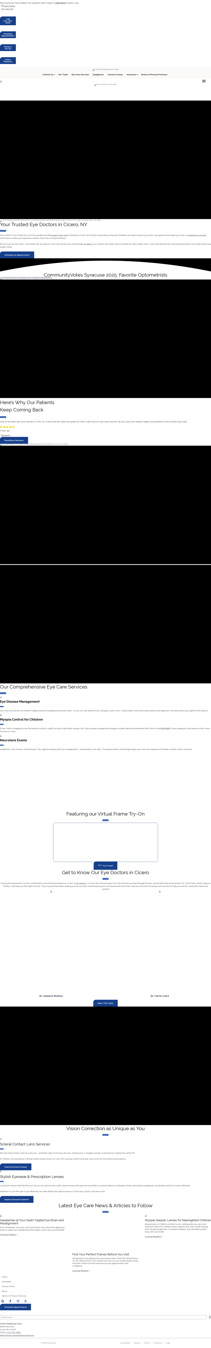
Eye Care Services (80, 74)
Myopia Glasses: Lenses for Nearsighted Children (178, 1184)
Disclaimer (6, 1245)
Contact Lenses (115, 74)
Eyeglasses (98, 74)
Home (4, 1240)
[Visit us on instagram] (18, 1264)
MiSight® (165, 728)
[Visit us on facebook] (10, 1264)
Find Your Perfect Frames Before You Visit (100, 1218)
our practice (81, 847)
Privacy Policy (8, 1250)
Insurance (131, 74)
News (4, 1254)
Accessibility (125, 1306)
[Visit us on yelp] (25, 1264)
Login (168, 1306)
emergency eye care (197, 235)
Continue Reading (8, 1198)
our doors (88, 244)
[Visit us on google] (2, 1264)
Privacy (147, 1306)
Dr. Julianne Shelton (51, 959)
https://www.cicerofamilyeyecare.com (17, 1299)
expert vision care (60, 235)
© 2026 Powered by (48, 1306)
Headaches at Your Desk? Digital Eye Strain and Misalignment (32, 1185)
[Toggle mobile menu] (204, 81)
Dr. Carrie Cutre (160, 959)
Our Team (63, 74)
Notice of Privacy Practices (154, 74)
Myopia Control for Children (21, 719)
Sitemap (137, 1306)
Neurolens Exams (13, 740)
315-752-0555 (14, 1296)
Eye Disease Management (20, 701)
